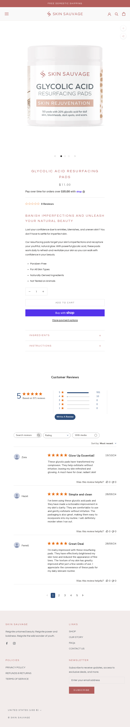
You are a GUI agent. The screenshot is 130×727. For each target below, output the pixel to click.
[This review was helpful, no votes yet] (107, 482)
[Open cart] (123, 14)
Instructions (40, 346)
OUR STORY (76, 637)
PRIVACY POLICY (15, 667)
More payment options (65, 320)
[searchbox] (25, 435)
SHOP (72, 631)
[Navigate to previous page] (47, 595)
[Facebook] (7, 643)
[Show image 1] (61, 156)
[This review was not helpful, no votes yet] (113, 482)
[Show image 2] (65, 156)
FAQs (72, 643)
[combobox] (57, 435)
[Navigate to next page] (83, 595)
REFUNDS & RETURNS (18, 673)
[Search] (116, 14)
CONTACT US (76, 648)
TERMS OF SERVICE (17, 679)
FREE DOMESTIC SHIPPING (65, 3)
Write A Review (65, 416)
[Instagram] (14, 643)
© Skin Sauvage (19, 718)
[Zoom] (123, 28)
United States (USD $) (23, 710)
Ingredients (39, 335)
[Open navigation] (7, 14)
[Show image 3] (69, 156)
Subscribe (82, 690)
